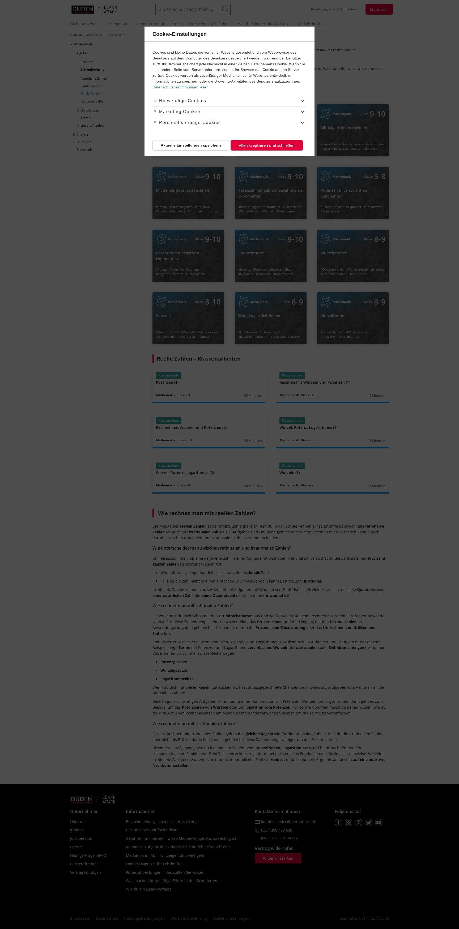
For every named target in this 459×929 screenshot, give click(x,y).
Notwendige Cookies (182, 101)
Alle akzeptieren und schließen (267, 145)
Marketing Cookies (180, 111)
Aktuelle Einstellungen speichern (191, 145)
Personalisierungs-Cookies (190, 122)
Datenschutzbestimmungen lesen (180, 87)
